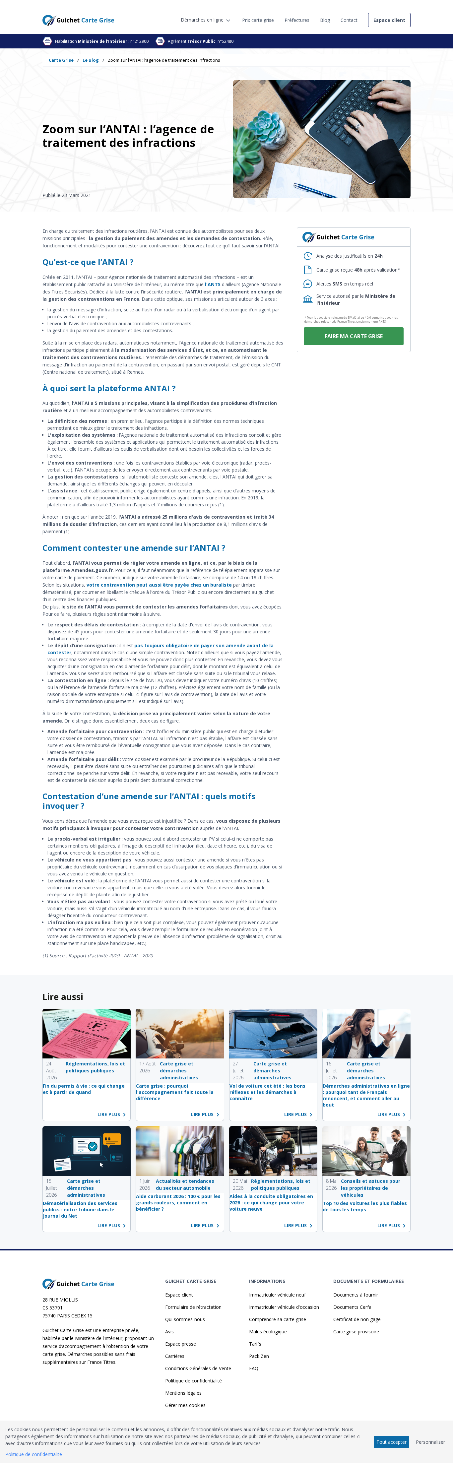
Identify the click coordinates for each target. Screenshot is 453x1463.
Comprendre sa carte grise (277, 1319)
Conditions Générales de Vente (198, 1368)
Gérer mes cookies (185, 1405)
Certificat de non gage (357, 1319)
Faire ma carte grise (354, 336)
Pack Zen (259, 1356)
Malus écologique (268, 1331)
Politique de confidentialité (193, 1380)
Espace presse (180, 1344)
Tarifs (255, 1344)
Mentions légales (183, 1393)
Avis (169, 1331)
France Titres (101, 1362)
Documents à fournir (355, 1295)
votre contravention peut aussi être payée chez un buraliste (159, 585)
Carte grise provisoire (356, 1331)
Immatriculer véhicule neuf (277, 1295)
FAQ (253, 1368)
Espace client (179, 1295)
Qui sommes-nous (185, 1319)
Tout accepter (391, 1442)
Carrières (174, 1356)
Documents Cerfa (352, 1307)
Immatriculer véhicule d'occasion (284, 1307)
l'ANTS (213, 284)
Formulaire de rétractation (193, 1307)
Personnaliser (430, 1442)
